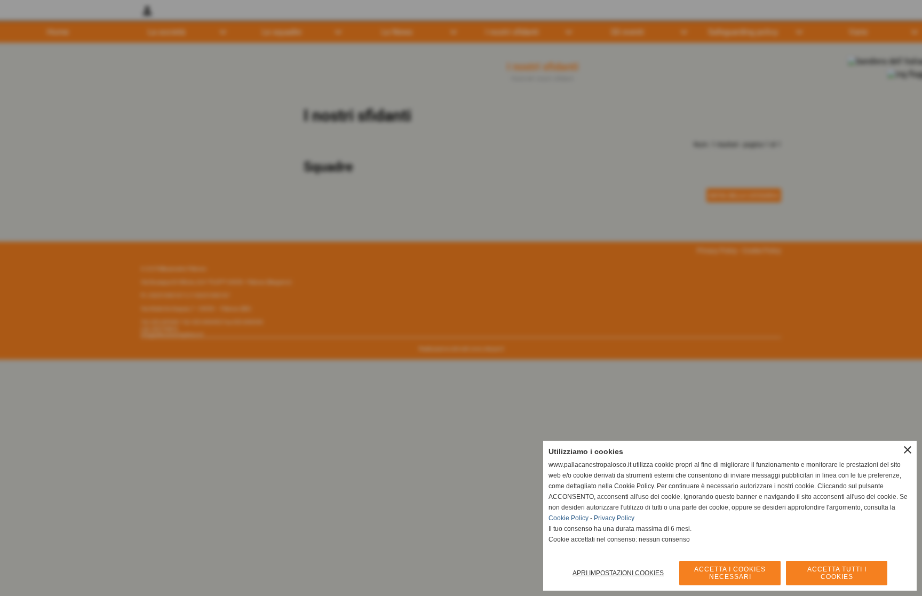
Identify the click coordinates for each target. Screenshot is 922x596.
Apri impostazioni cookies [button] (618, 573)
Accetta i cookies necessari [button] (730, 573)
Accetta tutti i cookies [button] (837, 573)
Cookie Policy (569, 518)
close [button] (907, 449)
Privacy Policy (614, 518)
